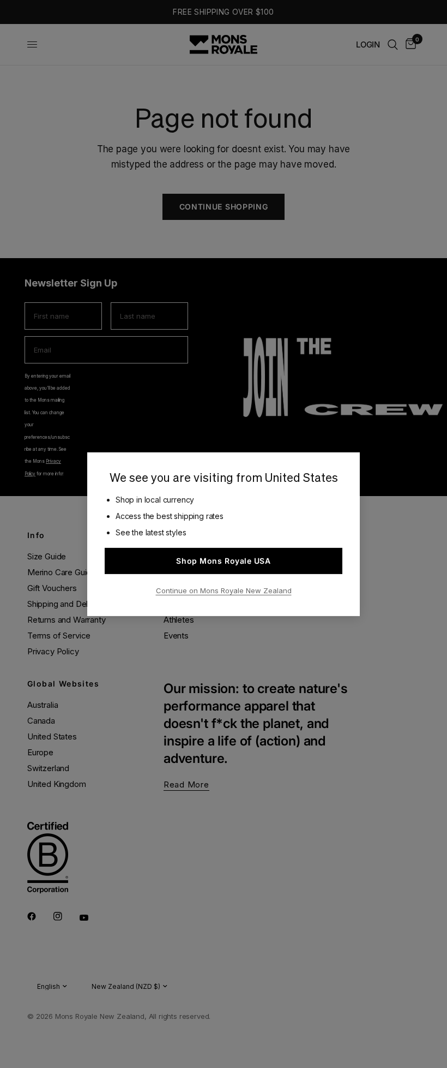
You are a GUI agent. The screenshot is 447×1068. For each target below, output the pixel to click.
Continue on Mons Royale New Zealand (224, 590)
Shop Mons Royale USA (223, 560)
